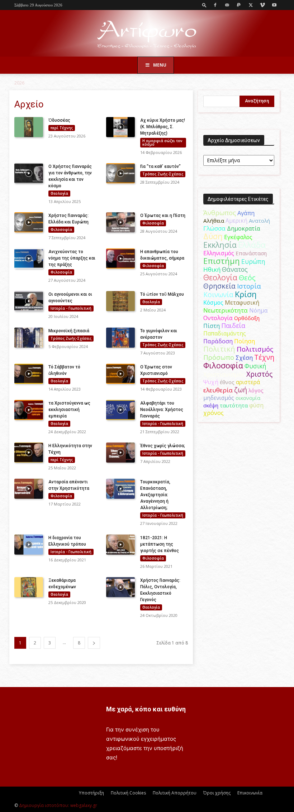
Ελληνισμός (218, 253)
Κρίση (246, 294)
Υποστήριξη (91, 793)
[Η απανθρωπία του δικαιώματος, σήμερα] (120, 258)
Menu (159, 65)
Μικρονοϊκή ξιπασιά (68, 330)
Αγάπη (246, 213)
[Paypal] (238, 5)
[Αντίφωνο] (147, 33)
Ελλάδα (252, 244)
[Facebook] (215, 5)
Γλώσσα (214, 228)
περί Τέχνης (62, 127)
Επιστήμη (221, 261)
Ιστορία (249, 285)
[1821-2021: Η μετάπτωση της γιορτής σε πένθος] (120, 545)
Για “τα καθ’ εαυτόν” (160, 166)
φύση (256, 405)
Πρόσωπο (218, 357)
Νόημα (258, 310)
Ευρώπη (253, 261)
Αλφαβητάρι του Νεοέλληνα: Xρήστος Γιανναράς (161, 410)
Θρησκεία (219, 286)
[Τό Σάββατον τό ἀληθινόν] (28, 374)
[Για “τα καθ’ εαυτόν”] (120, 173)
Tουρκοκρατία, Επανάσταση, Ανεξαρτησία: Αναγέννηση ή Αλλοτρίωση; (155, 494)
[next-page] (94, 643)
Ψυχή (210, 382)
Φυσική (255, 366)
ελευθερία (218, 390)
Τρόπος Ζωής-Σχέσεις (162, 174)
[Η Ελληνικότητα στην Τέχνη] (28, 453)
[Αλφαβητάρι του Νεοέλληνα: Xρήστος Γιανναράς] (120, 410)
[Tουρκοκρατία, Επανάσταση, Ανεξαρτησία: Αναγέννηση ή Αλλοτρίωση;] (120, 489)
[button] (204, 5)
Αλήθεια (213, 220)
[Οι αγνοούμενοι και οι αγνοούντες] (28, 301)
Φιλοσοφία (61, 229)
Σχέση (244, 358)
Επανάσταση (251, 253)
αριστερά (248, 382)
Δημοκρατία (243, 228)
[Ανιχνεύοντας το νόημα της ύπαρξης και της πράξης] (28, 258)
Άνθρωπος (219, 212)
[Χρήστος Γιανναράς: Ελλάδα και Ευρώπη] (28, 222)
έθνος (227, 382)
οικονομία (248, 397)
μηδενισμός (218, 398)
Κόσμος (213, 302)
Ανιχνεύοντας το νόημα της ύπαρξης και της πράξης (71, 258)
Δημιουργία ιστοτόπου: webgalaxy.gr (58, 805)
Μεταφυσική (242, 302)
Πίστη (211, 326)
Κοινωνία (218, 294)
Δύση (213, 236)
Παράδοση (218, 341)
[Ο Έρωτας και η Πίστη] (120, 222)
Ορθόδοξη (247, 318)
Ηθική (211, 269)
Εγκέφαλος (238, 237)
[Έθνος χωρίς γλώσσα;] (120, 453)
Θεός (247, 277)
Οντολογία (218, 318)
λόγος (256, 390)
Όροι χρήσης (217, 793)
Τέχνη (264, 357)
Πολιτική (219, 349)
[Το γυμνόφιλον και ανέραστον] (120, 338)
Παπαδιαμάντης (224, 333)
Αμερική (236, 220)
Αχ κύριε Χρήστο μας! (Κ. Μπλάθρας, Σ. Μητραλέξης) (162, 127)
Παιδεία (233, 325)
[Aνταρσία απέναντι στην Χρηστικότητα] (28, 489)
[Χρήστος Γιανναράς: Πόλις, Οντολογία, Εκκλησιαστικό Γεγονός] (120, 587)
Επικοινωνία (249, 793)
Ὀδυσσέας (59, 120)
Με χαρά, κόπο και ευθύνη (146, 709)
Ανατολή (259, 220)
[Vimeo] (262, 5)
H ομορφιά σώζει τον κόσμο (162, 142)
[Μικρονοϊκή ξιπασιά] (28, 338)
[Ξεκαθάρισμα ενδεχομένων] (28, 587)
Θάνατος (235, 269)
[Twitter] (250, 5)
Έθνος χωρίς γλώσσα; (162, 445)
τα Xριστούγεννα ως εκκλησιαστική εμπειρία (69, 410)
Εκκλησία (220, 245)
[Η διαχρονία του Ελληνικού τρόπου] (28, 545)
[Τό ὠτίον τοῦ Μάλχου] (120, 301)
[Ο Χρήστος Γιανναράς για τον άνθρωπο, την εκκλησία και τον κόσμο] (28, 173)
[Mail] (227, 5)
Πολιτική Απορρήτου (174, 793)
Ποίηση (244, 341)
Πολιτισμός (255, 349)
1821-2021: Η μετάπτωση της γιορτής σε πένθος (159, 544)
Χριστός (259, 374)
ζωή (240, 390)
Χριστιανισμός (224, 374)
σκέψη (210, 405)
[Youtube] (274, 5)
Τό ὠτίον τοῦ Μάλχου (162, 294)
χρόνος (213, 413)
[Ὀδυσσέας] (28, 127)
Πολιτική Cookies (128, 793)
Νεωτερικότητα (225, 310)
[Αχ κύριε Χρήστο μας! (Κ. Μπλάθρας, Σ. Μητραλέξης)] (120, 127)
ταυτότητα (234, 405)
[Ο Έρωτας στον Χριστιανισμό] (120, 374)
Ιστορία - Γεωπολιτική (71, 308)
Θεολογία (59, 193)
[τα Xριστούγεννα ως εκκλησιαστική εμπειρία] (28, 410)
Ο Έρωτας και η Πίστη (162, 215)
